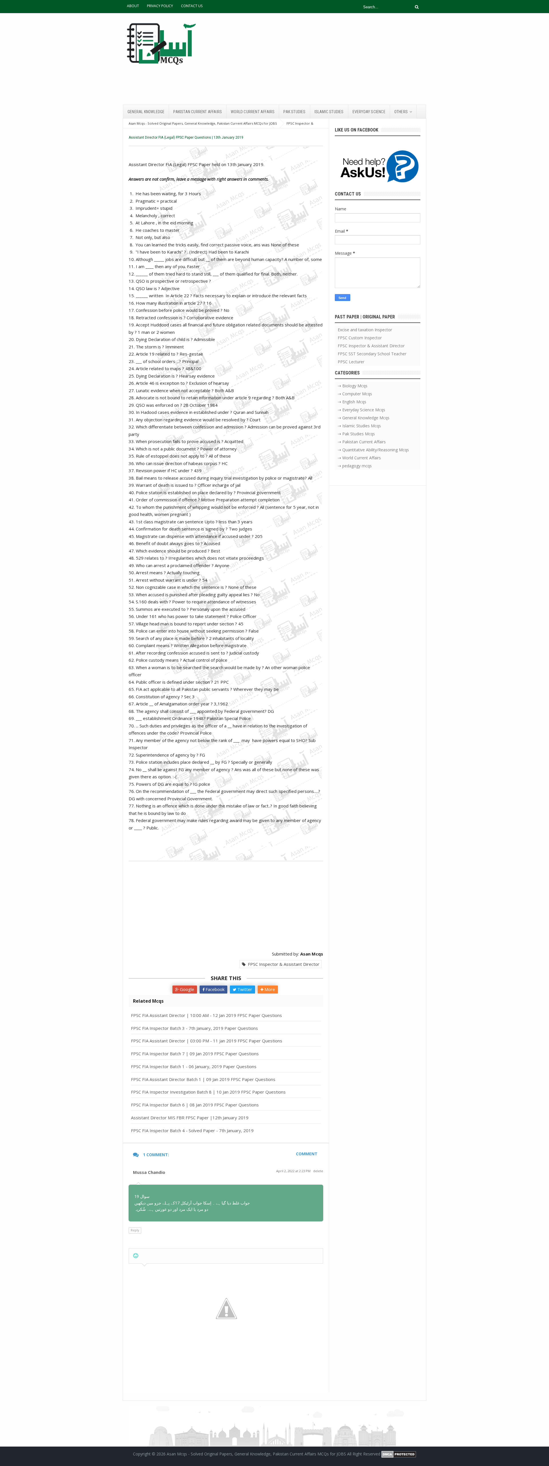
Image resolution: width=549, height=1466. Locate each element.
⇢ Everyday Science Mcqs (361, 409)
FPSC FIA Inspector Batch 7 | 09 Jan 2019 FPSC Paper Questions (195, 1053)
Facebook (214, 989)
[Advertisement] (322, 59)
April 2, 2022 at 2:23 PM (293, 1171)
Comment (306, 1153)
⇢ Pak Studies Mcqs (356, 433)
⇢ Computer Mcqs (355, 393)
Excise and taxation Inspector (365, 329)
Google (186, 989)
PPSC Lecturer (351, 361)
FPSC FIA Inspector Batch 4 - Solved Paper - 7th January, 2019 (192, 1130)
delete (318, 1171)
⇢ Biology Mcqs (352, 385)
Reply (135, 1230)
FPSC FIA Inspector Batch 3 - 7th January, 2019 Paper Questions (194, 1028)
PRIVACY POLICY (160, 5)
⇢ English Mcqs (352, 401)
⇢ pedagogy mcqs (355, 465)
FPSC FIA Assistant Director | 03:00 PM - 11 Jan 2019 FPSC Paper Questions (206, 1041)
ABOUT (133, 5)
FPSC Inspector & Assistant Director (282, 964)
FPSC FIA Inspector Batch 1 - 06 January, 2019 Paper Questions (193, 1066)
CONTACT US (191, 5)
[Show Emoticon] (135, 1256)
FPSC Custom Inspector (360, 337)
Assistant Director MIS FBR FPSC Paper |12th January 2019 (189, 1117)
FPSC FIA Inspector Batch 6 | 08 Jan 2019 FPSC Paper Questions (195, 1105)
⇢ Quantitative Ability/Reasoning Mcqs (373, 449)
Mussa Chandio (149, 1172)
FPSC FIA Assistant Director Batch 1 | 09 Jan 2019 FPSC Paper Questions (203, 1079)
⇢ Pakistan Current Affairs (362, 441)
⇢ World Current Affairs (359, 457)
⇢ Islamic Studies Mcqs (359, 425)
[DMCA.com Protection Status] (398, 1454)
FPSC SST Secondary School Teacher (372, 353)
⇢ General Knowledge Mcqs (363, 417)
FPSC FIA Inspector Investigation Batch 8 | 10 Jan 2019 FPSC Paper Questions (208, 1092)
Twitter (244, 989)
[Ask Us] (377, 167)
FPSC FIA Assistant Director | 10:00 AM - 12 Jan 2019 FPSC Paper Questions (206, 1015)
